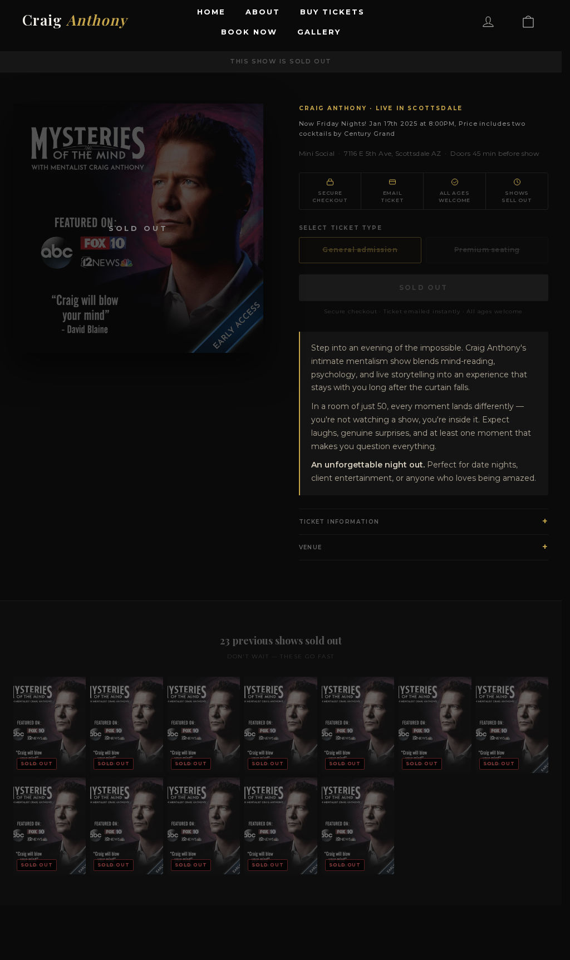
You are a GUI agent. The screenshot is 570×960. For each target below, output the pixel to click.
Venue (424, 546)
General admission (359, 249)
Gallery (319, 31)
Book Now (249, 31)
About (262, 11)
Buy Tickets (332, 11)
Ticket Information (424, 521)
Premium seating (487, 249)
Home (211, 11)
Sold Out (423, 287)
